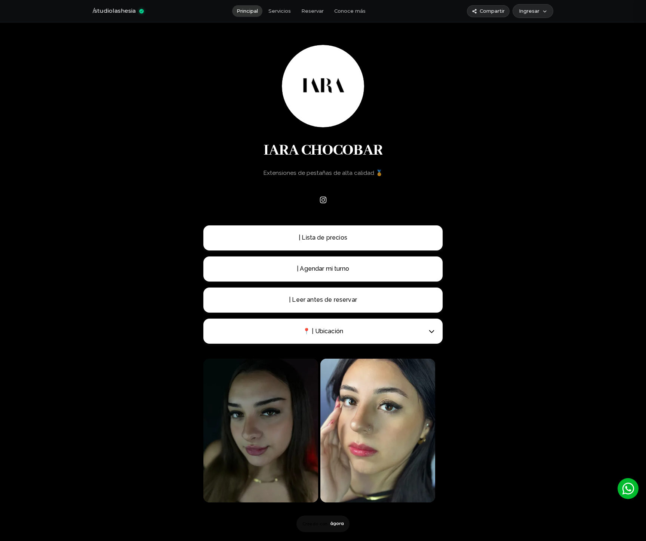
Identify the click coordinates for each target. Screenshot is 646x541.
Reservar (312, 11)
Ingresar (529, 11)
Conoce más (350, 11)
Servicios (279, 11)
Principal (247, 11)
